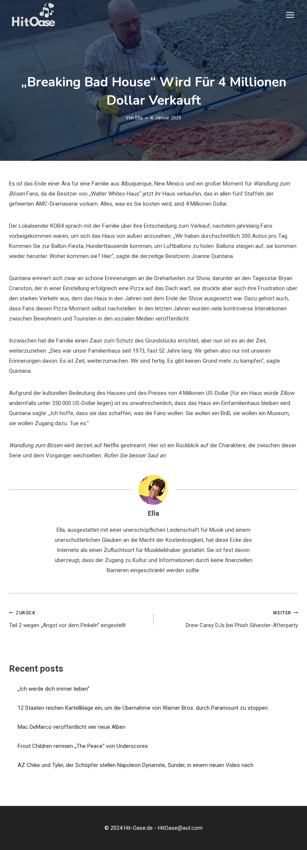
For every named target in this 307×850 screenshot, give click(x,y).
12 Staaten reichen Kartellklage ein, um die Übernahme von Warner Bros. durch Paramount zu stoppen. (143, 708)
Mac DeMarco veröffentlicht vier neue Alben (71, 727)
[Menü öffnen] (290, 15)
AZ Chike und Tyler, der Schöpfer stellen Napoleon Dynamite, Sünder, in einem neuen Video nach (135, 765)
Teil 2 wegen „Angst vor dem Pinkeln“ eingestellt (67, 619)
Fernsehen (153, 67)
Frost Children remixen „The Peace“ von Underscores (83, 746)
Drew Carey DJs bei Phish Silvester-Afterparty (242, 619)
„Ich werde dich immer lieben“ (53, 688)
